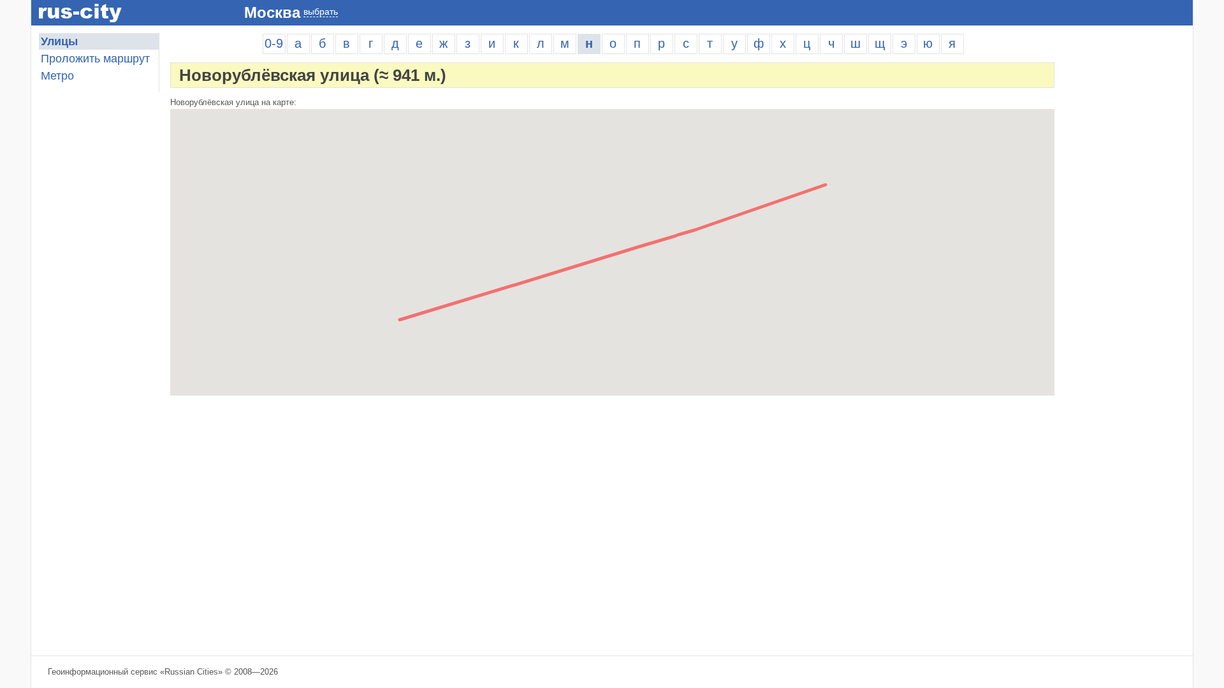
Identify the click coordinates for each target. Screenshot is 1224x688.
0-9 (274, 43)
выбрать (320, 11)
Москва (272, 12)
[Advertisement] (1129, 224)
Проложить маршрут (95, 58)
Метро (57, 75)
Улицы (59, 41)
